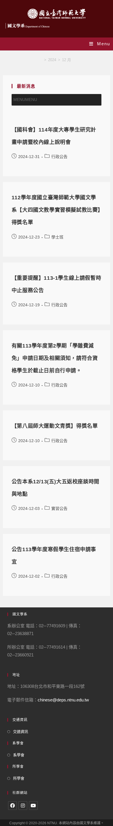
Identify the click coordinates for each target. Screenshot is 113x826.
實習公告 (59, 508)
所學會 (18, 778)
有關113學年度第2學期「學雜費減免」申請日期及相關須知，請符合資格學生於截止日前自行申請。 (55, 358)
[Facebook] (12, 805)
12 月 (66, 60)
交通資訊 (20, 731)
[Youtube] (33, 805)
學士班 (57, 237)
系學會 (18, 755)
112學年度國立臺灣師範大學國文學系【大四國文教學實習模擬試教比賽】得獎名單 (56, 210)
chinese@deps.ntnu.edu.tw (63, 699)
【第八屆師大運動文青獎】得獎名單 (55, 426)
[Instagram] (23, 805)
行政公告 (59, 156)
